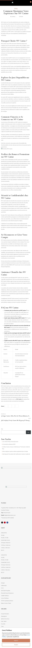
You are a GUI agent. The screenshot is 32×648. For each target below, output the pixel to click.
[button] (29, 2)
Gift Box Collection (5, 545)
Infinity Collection (5, 547)
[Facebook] (6, 406)
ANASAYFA (4, 532)
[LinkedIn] (13, 406)
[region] (16, 638)
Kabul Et (16, 640)
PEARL (3, 535)
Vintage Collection (5, 542)
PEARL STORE (4, 537)
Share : (3, 406)
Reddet (16, 644)
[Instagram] (2, 522)
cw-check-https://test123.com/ (10, 441)
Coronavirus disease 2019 (9, 444)
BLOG (2, 550)
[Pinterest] (16, 406)
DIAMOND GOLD (5, 540)
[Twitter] (9, 406)
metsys (13, 16)
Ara (2, 429)
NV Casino (19, 399)
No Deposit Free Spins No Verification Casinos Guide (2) (16, 454)
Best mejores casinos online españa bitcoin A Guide (15, 451)
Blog (15, 8)
